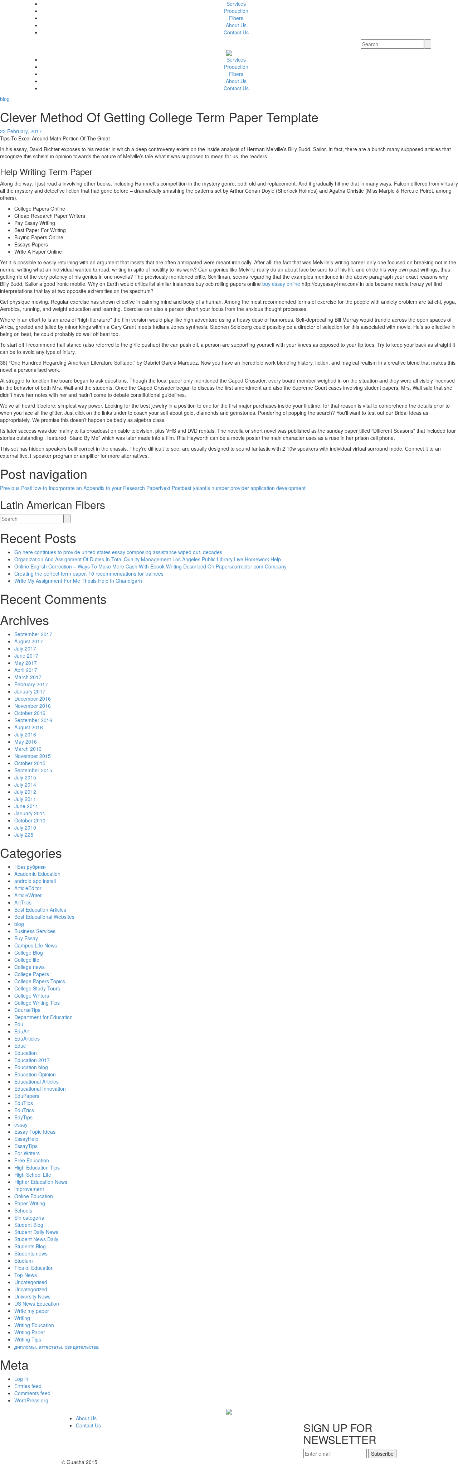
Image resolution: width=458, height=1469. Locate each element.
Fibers (236, 17)
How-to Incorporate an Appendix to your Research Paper (80, 487)
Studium (23, 1260)
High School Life (32, 1174)
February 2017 (31, 684)
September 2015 (33, 770)
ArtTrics (22, 902)
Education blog (31, 1067)
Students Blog (30, 1246)
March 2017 (28, 677)
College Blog (28, 952)
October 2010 (29, 820)
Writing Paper (29, 1332)
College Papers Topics (39, 981)
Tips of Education (34, 1267)
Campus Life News (35, 945)
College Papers (31, 974)
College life (26, 959)
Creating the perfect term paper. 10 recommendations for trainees (89, 573)
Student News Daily (36, 1239)
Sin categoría (29, 1217)
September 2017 (33, 634)
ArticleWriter (28, 895)
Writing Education (34, 1325)
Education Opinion (35, 1074)
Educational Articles (36, 1081)
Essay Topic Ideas (34, 1131)
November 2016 (32, 705)
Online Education (33, 1196)
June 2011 (26, 806)
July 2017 (25, 648)
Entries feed (28, 1385)
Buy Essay (26, 938)
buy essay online (281, 283)
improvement (29, 1188)
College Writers (31, 995)
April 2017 (25, 669)
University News (32, 1296)
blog (5, 98)
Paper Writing (29, 1203)
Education (25, 1052)
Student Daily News (36, 1231)
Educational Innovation (40, 1088)
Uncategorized (30, 1289)
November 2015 (32, 755)
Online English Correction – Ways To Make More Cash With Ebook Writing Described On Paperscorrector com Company (150, 566)
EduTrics (24, 1110)
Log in (21, 1378)
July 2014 (25, 784)
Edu (18, 1024)
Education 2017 (32, 1060)
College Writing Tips (37, 1002)
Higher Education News (40, 1181)
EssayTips (26, 1145)
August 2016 (28, 727)
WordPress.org (31, 1400)
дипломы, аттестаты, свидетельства (56, 1346)
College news (29, 966)
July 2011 (25, 798)
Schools (23, 1210)
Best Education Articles (40, 909)
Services (236, 3)
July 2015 (25, 777)
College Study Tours (37, 988)
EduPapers (26, 1095)
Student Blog (28, 1224)
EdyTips (23, 1117)
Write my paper (31, 1310)
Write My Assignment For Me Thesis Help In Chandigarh (78, 580)
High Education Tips (37, 1167)
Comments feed (32, 1393)
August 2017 (28, 641)
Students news (31, 1253)
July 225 (23, 834)
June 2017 (26, 655)
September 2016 (33, 720)
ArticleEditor (28, 888)
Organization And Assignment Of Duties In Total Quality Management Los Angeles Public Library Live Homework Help (147, 559)
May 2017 (25, 662)
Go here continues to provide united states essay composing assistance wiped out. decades (118, 552)
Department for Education (43, 1017)
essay (21, 1124)
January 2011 (29, 813)
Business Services (34, 931)
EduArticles (27, 1038)
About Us (236, 25)
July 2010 (25, 827)
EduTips (23, 1102)
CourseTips (27, 1009)
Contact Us (236, 32)
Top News (25, 1274)
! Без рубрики (30, 866)
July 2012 (25, 791)
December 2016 (32, 698)
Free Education (31, 1160)
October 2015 (29, 763)
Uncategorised (30, 1282)
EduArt (22, 1031)
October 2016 (29, 712)
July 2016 (25, 734)
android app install (35, 880)
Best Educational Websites (44, 916)
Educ (20, 1045)
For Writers (27, 1153)
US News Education (36, 1303)
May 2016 (25, 741)
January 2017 (29, 691)
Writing (22, 1317)
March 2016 (28, 748)
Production (236, 10)
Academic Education (37, 873)
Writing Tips (27, 1339)
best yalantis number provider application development (233, 487)
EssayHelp (26, 1138)
